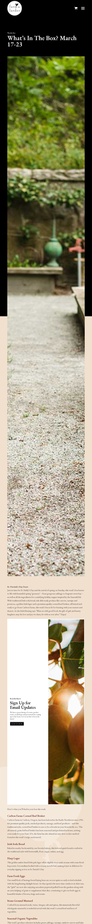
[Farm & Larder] (14, 8)
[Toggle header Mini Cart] (76, 8)
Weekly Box (11, 33)
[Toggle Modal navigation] (83, 8)
